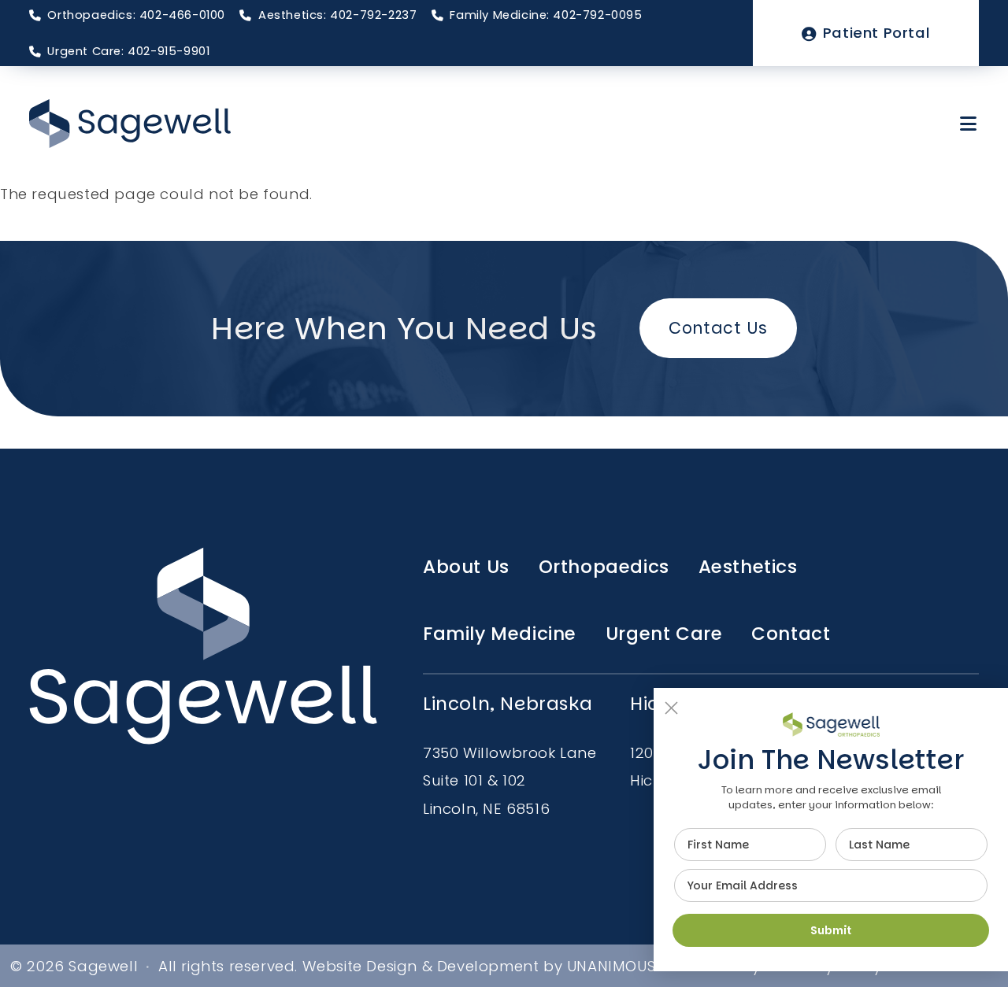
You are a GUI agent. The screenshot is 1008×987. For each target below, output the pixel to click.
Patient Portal (876, 33)
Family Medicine (499, 633)
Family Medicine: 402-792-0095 (546, 15)
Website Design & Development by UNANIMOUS (479, 966)
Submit (830, 930)
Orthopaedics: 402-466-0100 (136, 15)
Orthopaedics (604, 566)
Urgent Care (664, 633)
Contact (790, 633)
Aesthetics (748, 566)
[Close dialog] (671, 708)
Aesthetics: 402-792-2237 (337, 15)
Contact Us (718, 327)
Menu (969, 123)
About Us (466, 566)
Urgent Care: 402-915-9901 (128, 51)
